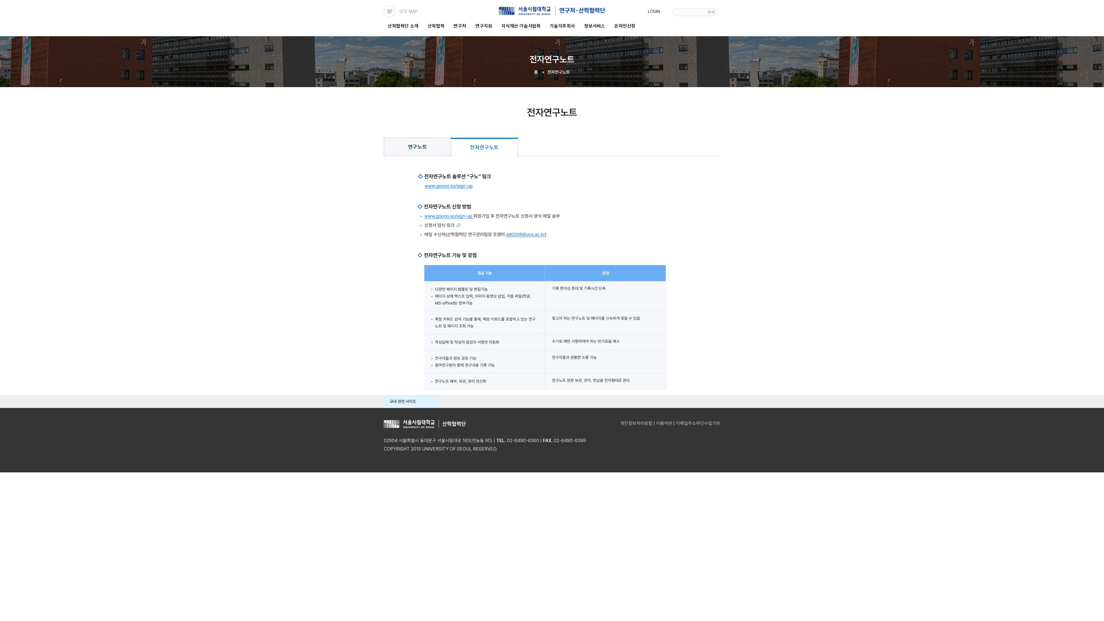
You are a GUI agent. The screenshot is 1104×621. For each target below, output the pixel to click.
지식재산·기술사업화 (520, 26)
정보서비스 (594, 26)
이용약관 (664, 423)
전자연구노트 (484, 147)
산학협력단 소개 (403, 26)
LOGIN (654, 11)
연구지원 (484, 26)
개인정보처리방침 (636, 423)
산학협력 (436, 26)
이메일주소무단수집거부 (698, 423)
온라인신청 (624, 26)
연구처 (460, 26)
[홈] (552, 11)
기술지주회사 (562, 26)
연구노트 (417, 147)
